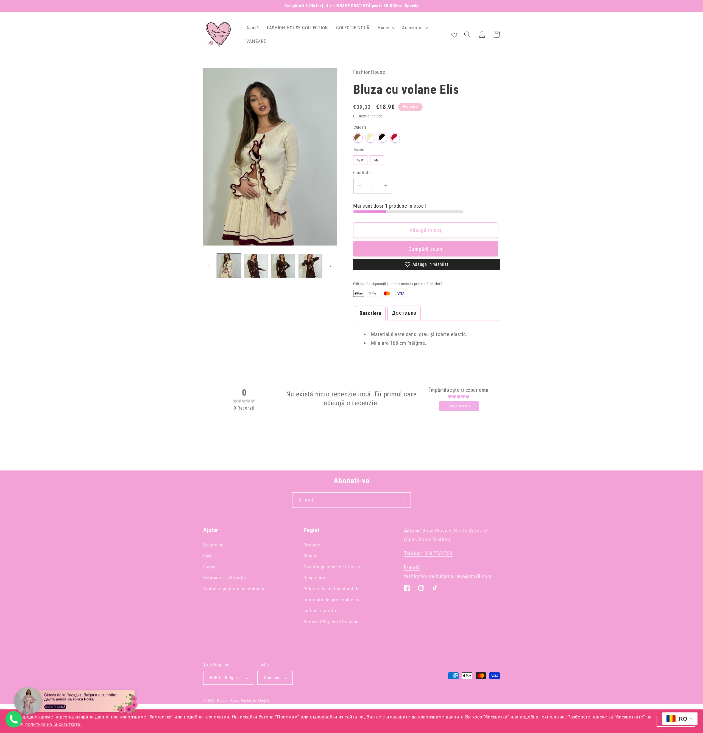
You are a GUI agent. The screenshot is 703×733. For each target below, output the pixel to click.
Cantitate (362, 172)
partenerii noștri (319, 610)
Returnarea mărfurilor (224, 577)
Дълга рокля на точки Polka (69, 699)
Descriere (370, 313)
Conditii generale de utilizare (332, 567)
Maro (358, 138)
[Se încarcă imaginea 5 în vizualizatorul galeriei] (256, 266)
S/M (360, 158)
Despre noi (214, 545)
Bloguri (310, 556)
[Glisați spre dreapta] (331, 266)
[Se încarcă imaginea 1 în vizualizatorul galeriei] (229, 266)
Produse (311, 545)
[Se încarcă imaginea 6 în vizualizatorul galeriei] (283, 266)
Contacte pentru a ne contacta (233, 588)
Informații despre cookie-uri (331, 599)
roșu (395, 138)
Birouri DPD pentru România (331, 621)
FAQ (207, 556)
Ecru (370, 138)
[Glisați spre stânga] (209, 266)
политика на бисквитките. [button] (53, 724)
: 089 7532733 (428, 553)
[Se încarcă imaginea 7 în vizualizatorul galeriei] (310, 266)
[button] (386, 28)
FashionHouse (228, 700)
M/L (377, 158)
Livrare (210, 567)
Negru (382, 138)
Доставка (404, 313)
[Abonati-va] (403, 500)
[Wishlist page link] (454, 34)
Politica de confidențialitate (331, 588)
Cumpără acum (425, 249)
